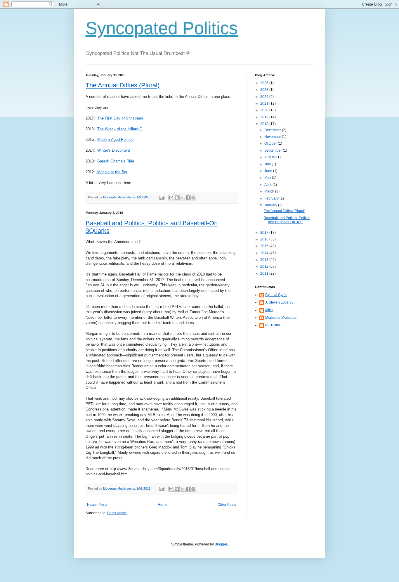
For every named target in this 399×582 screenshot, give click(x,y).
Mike (269, 310)
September (273, 150)
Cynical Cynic (276, 295)
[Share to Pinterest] (193, 197)
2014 (264, 253)
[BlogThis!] (177, 197)
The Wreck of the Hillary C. (120, 129)
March (269, 191)
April (268, 185)
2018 (264, 124)
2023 (264, 90)
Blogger (221, 544)
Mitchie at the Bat (111, 172)
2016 (264, 239)
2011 (264, 273)
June (268, 171)
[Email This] (171, 197)
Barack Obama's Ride (115, 161)
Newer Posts (97, 505)
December (273, 130)
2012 (264, 266)
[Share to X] (182, 197)
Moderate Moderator (281, 318)
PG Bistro (272, 325)
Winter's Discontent (113, 150)
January (271, 205)
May (268, 178)
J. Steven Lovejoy (279, 302)
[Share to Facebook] (188, 197)
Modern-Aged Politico (115, 139)
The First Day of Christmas (120, 118)
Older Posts (227, 505)
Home (162, 505)
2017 (264, 233)
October (271, 143)
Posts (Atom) (117, 513)
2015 (264, 246)
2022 (264, 97)
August (270, 157)
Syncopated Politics (162, 28)
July (268, 164)
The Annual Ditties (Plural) (122, 85)
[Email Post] (161, 197)
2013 (264, 260)
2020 (264, 110)
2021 (264, 103)
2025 (264, 83)
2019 (264, 117)
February (272, 198)
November (273, 137)
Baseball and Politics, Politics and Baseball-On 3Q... (287, 220)
